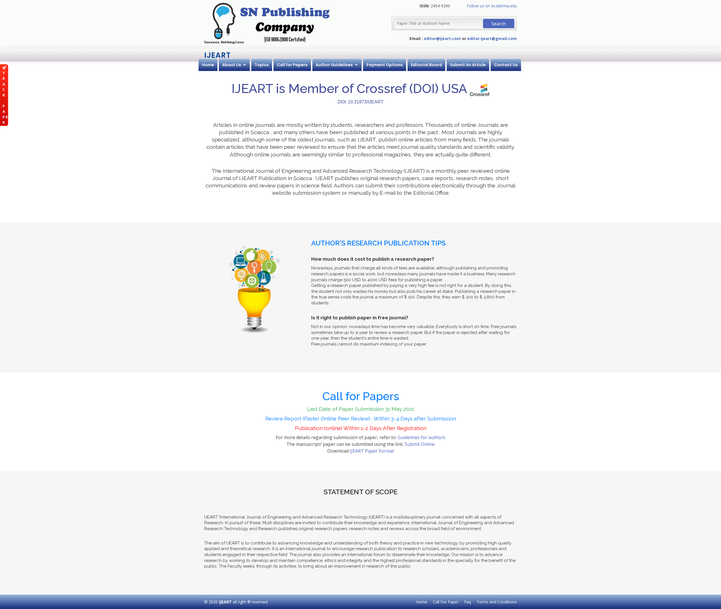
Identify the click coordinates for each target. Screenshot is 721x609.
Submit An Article (468, 65)
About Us (231, 65)
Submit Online (420, 444)
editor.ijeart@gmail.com (492, 38)
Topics (262, 65)
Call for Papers (292, 65)
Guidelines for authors (421, 437)
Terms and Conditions (497, 601)
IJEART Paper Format (372, 451)
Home (208, 65)
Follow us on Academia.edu (492, 5)
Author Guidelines (334, 65)
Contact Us (506, 65)
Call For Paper (446, 601)
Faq (467, 601)
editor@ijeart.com (442, 38)
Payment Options (384, 65)
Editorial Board (426, 65)
